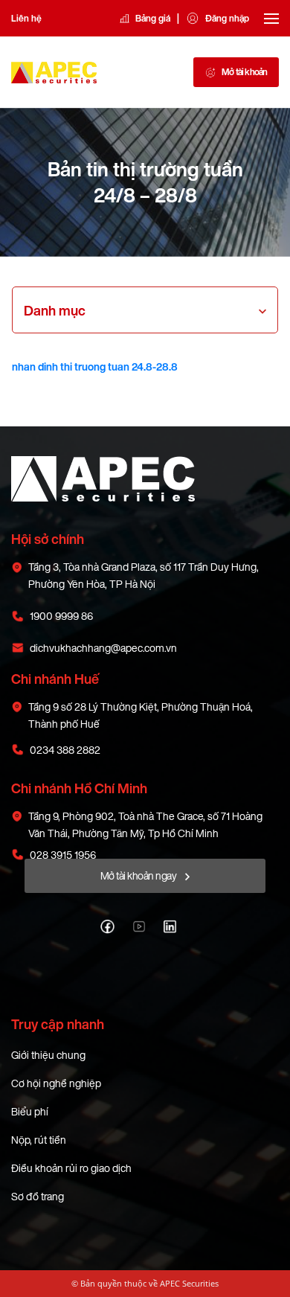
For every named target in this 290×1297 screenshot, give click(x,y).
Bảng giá (152, 18)
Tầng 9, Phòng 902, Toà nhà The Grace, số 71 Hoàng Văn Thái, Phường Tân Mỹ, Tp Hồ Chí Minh (145, 824)
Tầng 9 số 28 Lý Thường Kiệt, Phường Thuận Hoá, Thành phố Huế (140, 715)
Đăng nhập (227, 18)
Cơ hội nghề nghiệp (56, 1083)
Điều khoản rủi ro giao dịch (71, 1168)
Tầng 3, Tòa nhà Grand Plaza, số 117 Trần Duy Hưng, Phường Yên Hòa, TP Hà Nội (143, 575)
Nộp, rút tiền (38, 1139)
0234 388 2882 (65, 750)
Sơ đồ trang (37, 1196)
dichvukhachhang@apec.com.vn (103, 648)
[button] (55, 310)
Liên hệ (26, 18)
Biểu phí (29, 1111)
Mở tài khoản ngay (139, 875)
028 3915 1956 (63, 854)
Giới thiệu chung (48, 1055)
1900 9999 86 (61, 616)
